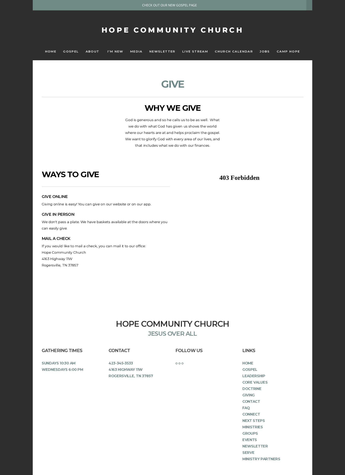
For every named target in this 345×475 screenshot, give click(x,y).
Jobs (265, 51)
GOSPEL (71, 51)
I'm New (115, 51)
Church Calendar (234, 51)
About (93, 51)
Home (51, 51)
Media (136, 51)
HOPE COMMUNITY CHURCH (172, 30)
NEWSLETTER (162, 51)
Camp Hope (288, 51)
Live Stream (195, 51)
